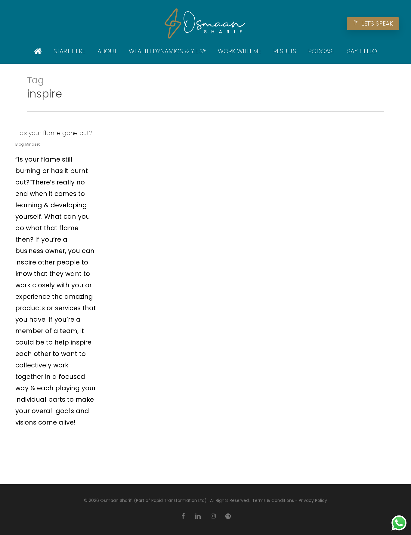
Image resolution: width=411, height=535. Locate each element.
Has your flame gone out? (53, 133)
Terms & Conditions (273, 500)
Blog (19, 144)
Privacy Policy (313, 500)
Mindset (32, 144)
